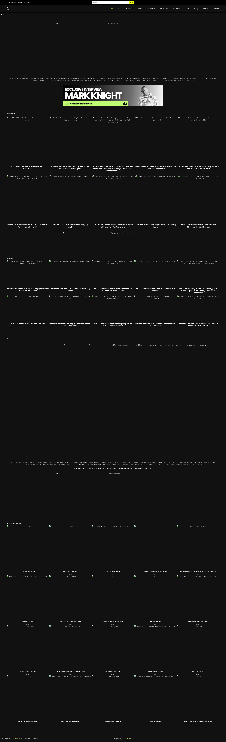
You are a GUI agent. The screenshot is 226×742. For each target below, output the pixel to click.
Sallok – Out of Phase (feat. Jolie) (113, 621)
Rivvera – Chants (155, 721)
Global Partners (11, 2)
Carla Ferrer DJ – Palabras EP (70, 721)
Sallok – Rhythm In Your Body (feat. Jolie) (198, 721)
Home (112, 9)
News (119, 9)
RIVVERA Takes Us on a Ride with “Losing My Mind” (70, 226)
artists (68, 78)
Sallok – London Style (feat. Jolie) (155, 571)
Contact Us (176, 9)
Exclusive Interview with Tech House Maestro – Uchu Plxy (155, 289)
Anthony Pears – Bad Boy (28, 671)
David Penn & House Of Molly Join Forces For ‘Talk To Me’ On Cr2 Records (155, 167)
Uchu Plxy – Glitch (198, 671)
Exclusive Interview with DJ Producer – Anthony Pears (70, 289)
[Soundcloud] (217, 2)
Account (205, 9)
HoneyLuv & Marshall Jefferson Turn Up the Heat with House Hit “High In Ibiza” (199, 167)
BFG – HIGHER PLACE (70, 571)
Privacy (195, 9)
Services (139, 9)
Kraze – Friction (155, 621)
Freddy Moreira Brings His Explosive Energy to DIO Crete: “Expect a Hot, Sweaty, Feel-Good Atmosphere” (198, 290)
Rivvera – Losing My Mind (113, 571)
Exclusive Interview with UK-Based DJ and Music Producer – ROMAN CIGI (198, 325)
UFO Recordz (164, 9)
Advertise (215, 9)
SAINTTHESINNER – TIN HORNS (70, 621)
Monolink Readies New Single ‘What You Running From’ (156, 226)
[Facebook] (202, 2)
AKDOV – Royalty (28, 621)
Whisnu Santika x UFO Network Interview (28, 324)
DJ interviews (200, 78)
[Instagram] (197, 2)
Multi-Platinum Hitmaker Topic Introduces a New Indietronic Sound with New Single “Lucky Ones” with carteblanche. (113, 168)
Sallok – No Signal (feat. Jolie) (28, 721)
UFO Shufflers (151, 9)
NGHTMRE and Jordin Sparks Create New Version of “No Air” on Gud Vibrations (113, 226)
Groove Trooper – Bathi (155, 671)
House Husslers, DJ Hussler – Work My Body (70, 671)
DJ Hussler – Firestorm (28, 571)
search (131, 2)
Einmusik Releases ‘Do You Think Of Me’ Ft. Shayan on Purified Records (198, 226)
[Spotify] (212, 2)
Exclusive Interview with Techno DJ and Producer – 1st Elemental (155, 325)
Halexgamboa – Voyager (113, 721)
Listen (28, 574)
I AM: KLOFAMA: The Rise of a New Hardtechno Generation (27, 167)
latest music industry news (146, 78)
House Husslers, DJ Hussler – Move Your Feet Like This (198, 571)
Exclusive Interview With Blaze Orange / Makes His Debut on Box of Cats (28, 289)
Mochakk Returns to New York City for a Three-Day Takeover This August (70, 167)
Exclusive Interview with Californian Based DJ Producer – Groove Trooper (113, 289)
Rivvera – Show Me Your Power (198, 621)
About (20, 2)
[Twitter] (207, 2)
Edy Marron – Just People (113, 671)
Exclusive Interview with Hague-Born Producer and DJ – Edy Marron (70, 325)
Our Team (27, 2)
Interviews (129, 9)
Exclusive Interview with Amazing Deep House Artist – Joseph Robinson (113, 325)
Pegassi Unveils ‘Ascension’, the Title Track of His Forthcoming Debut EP (27, 226)
